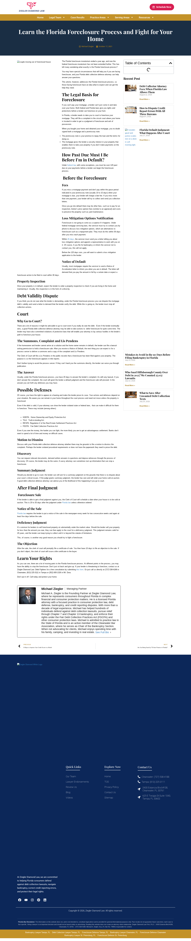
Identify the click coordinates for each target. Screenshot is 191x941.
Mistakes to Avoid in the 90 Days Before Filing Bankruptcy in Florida (147, 356)
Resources (144, 17)
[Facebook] (19, 900)
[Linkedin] (45, 900)
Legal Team (55, 17)
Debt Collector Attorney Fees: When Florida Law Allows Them (153, 89)
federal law (71, 165)
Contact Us (110, 792)
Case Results (77, 17)
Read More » (145, 99)
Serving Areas (122, 17)
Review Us (71, 787)
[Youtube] (25, 900)
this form (79, 570)
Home (40, 17)
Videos (69, 797)
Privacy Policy (111, 787)
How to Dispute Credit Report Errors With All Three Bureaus (152, 111)
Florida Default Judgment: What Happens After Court (155, 131)
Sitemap (108, 797)
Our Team (71, 776)
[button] (170, 63)
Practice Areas (98, 17)
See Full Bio (102, 632)
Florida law (66, 502)
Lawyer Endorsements (77, 781)
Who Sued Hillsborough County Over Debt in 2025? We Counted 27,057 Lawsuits (146, 375)
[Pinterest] (38, 900)
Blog (68, 792)
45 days (71, 239)
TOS (106, 781)
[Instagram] (32, 900)
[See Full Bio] (110, 632)
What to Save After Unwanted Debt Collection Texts (155, 396)
